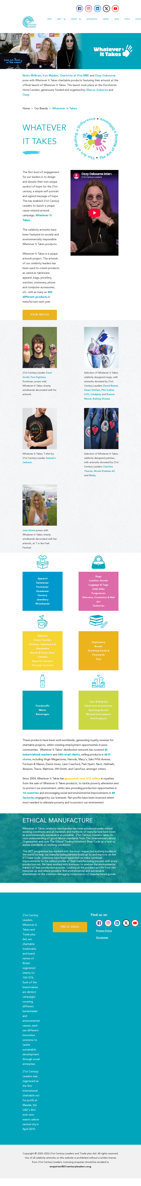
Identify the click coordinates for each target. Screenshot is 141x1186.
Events (127, 19)
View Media (39, 315)
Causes (116, 19)
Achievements (91, 19)
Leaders (106, 19)
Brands (74, 19)
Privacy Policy (104, 931)
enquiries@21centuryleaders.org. (71, 1166)
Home (49, 19)
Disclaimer (102, 938)
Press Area (70, 927)
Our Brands (41, 108)
